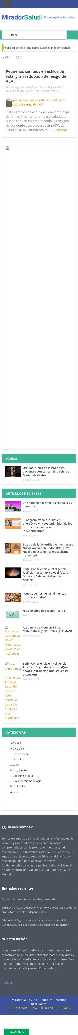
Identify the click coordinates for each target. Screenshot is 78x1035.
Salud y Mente (18, 770)
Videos (14, 792)
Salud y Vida (32, 90)
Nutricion (18, 759)
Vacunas (15, 764)
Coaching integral (23, 775)
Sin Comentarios (50, 90)
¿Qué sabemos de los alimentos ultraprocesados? (44, 595)
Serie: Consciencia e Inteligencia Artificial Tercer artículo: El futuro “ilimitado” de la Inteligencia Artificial (46, 574)
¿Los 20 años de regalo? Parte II (44, 611)
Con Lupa (15, 743)
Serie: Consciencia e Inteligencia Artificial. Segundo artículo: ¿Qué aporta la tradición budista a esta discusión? (46, 669)
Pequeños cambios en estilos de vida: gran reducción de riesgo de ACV (36, 76)
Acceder (7, 983)
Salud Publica (17, 786)
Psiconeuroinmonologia (27, 781)
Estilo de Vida (17, 90)
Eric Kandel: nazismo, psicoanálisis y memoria (47, 504)
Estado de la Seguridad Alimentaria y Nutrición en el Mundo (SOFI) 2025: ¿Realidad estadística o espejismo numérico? (48, 550)
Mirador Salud (30, 87)
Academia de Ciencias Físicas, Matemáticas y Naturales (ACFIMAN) (47, 629)
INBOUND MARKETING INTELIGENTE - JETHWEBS (39, 1008)
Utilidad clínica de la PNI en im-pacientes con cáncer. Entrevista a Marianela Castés (46, 471)
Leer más (61, 130)
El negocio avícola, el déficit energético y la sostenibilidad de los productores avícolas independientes (47, 525)
